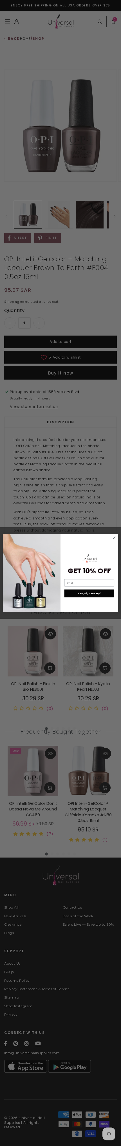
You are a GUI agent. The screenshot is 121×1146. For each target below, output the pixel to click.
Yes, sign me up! (89, 593)
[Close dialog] (114, 537)
